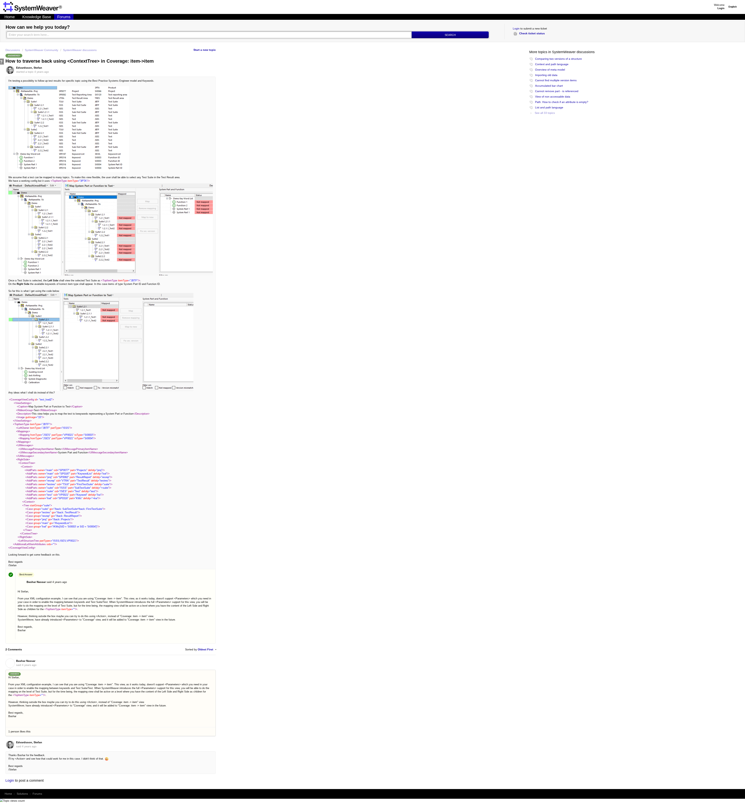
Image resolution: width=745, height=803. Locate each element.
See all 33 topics (545, 112)
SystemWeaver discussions (80, 50)
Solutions (22, 793)
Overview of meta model (550, 69)
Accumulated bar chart (549, 85)
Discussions (12, 50)
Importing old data (546, 75)
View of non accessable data (552, 96)
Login (516, 28)
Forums (63, 17)
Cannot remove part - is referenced (556, 91)
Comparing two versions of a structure (558, 58)
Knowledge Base (36, 17)
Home (9, 17)
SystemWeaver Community (41, 50)
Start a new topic (204, 49)
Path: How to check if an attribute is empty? (561, 102)
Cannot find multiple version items (556, 80)
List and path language (549, 107)
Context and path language (551, 64)
